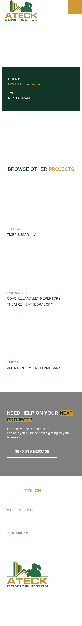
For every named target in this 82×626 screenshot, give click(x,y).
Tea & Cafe (14, 229)
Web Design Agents (27, 612)
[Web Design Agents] (9, 612)
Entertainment (18, 293)
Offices (12, 362)
